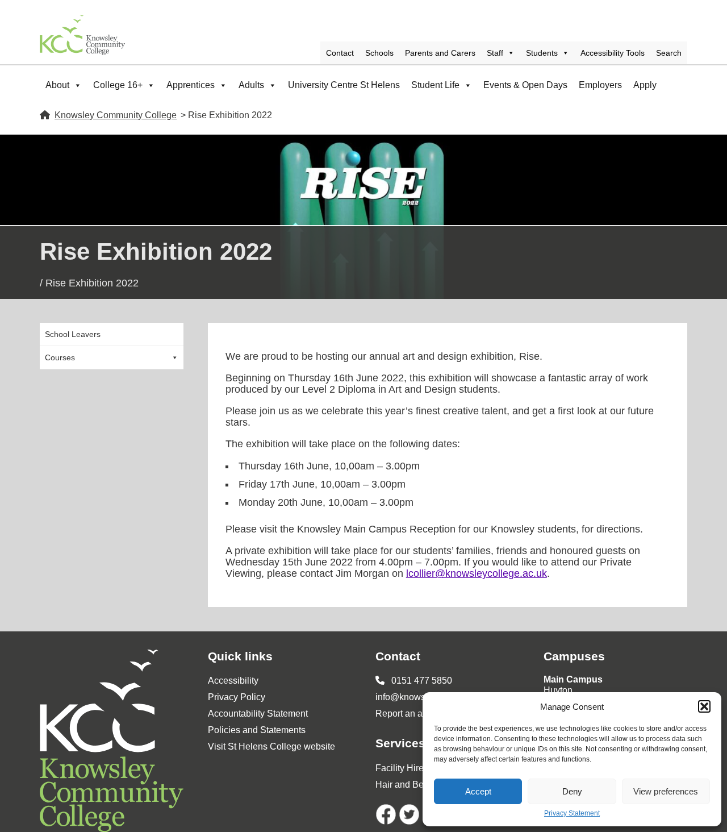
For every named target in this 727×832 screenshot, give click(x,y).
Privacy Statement (572, 813)
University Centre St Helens (344, 85)
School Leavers (73, 334)
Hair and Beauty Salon (421, 784)
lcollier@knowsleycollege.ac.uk (476, 573)
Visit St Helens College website (271, 746)
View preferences (665, 791)
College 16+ (118, 85)
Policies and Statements (257, 730)
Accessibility (233, 680)
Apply (645, 85)
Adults (251, 85)
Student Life (435, 85)
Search (669, 52)
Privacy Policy (236, 697)
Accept (478, 791)
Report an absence (413, 713)
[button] (704, 706)
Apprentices (190, 85)
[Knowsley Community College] (82, 35)
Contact (340, 52)
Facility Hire (399, 768)
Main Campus (573, 679)
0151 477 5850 (420, 680)
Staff (495, 52)
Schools (379, 52)
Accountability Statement (258, 713)
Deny (572, 791)
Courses (60, 357)
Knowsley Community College (116, 115)
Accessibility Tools (612, 52)
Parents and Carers (440, 52)
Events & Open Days (525, 85)
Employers (600, 85)
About (57, 85)
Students (542, 52)
